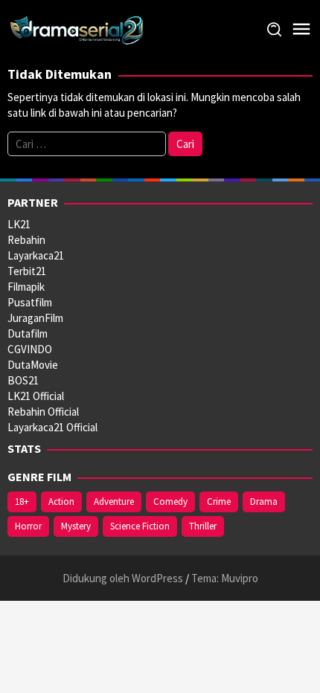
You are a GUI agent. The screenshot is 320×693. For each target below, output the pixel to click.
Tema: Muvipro (224, 578)
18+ (22, 501)
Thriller (203, 526)
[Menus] (301, 29)
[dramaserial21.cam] (77, 29)
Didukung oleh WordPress (123, 578)
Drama (264, 501)
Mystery (76, 526)
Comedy (170, 501)
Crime (219, 501)
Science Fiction (140, 526)
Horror (28, 526)
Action (61, 501)
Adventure (114, 501)
